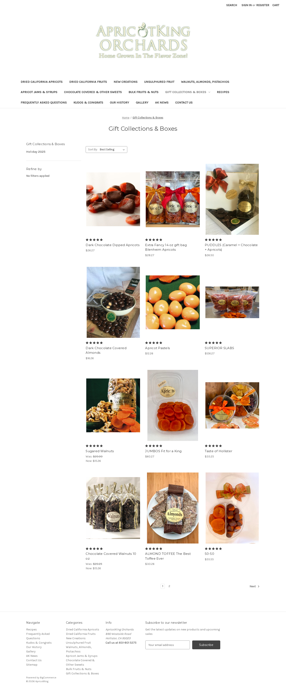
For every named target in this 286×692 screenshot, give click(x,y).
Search (231, 5)
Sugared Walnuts (100, 451)
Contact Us (184, 102)
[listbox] (113, 149)
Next (253, 586)
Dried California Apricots (42, 82)
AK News (162, 102)
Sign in (247, 5)
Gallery (142, 102)
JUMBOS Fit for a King (163, 451)
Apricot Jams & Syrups (39, 92)
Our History (119, 102)
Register (262, 5)
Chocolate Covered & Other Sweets (93, 92)
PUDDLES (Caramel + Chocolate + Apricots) (231, 247)
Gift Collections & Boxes (185, 92)
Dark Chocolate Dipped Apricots (112, 245)
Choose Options (173, 203)
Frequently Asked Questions (44, 102)
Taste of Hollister (218, 451)
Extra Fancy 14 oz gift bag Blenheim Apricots (166, 247)
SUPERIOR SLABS (219, 348)
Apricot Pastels (157, 348)
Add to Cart (232, 306)
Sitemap (31, 664)
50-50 (209, 554)
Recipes (223, 92)
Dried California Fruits (88, 82)
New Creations (126, 82)
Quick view (113, 199)
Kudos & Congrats (88, 102)
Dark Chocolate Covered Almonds (106, 350)
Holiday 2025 (35, 152)
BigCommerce (48, 677)
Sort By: (93, 149)
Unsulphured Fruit (159, 82)
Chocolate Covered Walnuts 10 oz (111, 556)
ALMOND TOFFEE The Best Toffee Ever (168, 556)
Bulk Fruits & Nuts (143, 92)
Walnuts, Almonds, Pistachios (205, 82)
